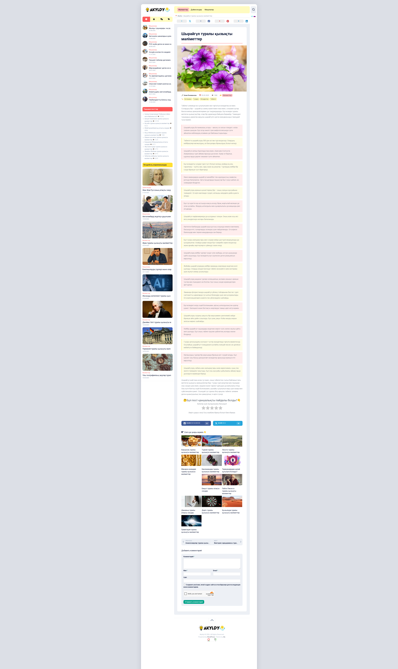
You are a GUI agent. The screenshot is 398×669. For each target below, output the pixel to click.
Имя (185, 570)
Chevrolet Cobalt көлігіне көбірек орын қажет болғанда (171, 84)
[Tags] (169, 19)
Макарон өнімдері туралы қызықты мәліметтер (188, 471)
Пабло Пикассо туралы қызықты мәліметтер (229, 490)
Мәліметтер (146, 240)
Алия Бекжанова (190, 95)
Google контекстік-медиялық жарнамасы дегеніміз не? (171, 52)
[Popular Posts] (154, 19)
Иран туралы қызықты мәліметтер (158, 243)
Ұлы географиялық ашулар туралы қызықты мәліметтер (167, 375)
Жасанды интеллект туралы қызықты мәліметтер (164, 296)
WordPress (211, 637)
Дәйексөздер (147, 187)
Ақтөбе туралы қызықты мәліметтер (157, 123)
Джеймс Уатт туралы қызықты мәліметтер (161, 322)
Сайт (185, 577)
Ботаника (188, 99)
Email (215, 570)
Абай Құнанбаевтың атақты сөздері (157, 128)
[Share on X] (183, 21)
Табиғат (213, 99)
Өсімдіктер (204, 99)
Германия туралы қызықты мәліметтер (160, 349)
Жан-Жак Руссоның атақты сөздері (158, 190)
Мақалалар (153, 26)
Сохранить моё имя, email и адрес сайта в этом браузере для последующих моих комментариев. (211, 586)
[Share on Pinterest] (221, 21)
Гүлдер (195, 99)
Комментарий (188, 556)
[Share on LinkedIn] (240, 21)
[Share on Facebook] (202, 21)
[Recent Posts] (146, 19)
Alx (224, 637)
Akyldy (180, 16)
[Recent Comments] (161, 19)
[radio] (203, 408)
